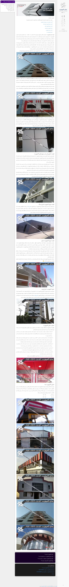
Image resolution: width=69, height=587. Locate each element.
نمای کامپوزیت (63, 9)
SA (63, 12)
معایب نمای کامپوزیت (49, 30)
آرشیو (62, 20)
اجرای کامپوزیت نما (49, 32)
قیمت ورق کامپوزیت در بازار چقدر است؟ (46, 556)
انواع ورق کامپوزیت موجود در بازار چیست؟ (45, 558)
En (64, 12)
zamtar (56, 586)
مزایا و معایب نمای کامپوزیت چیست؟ (48, 567)
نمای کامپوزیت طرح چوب (48, 28)
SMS (45, 586)
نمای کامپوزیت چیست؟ (49, 554)
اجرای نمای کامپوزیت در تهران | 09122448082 (46, 569)
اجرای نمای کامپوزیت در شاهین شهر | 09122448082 (45, 571)
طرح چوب (36, 295)
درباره (62, 25)
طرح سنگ (29, 206)
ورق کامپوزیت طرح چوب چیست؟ (47, 560)
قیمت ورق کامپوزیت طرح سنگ (47, 24)
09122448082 (51, 586)
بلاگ (62, 18)
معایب (41, 356)
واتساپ (42, 586)
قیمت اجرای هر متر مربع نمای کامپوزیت (46, 22)
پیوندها (62, 24)
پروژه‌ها (62, 22)
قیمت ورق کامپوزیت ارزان (48, 26)
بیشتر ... (52, 574)
